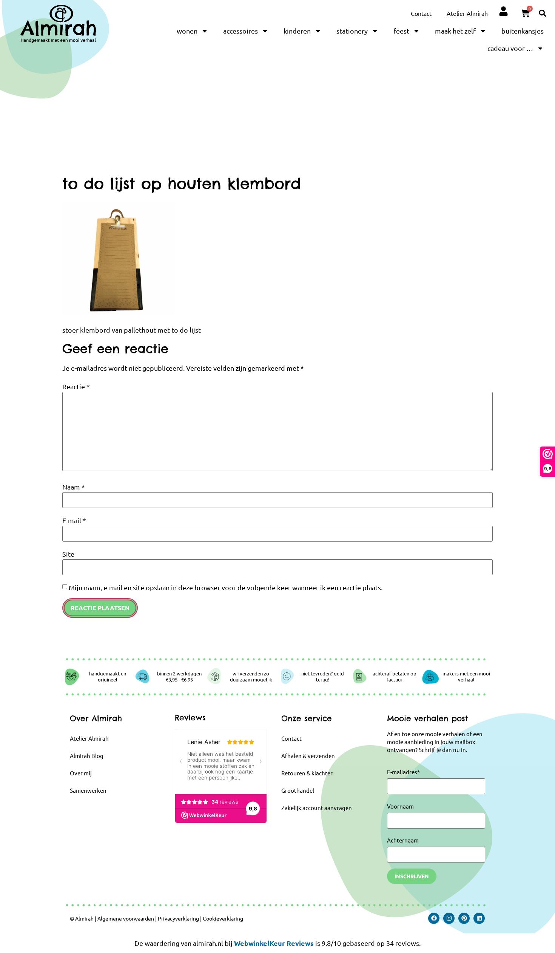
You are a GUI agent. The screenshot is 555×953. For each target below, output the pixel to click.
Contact (421, 13)
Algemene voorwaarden (125, 918)
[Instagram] (449, 918)
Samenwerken (88, 790)
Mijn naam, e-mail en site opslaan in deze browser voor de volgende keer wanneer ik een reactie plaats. (225, 587)
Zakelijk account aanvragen (316, 807)
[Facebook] (433, 918)
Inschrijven (412, 876)
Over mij (81, 773)
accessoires (240, 31)
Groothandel (297, 790)
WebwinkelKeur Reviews (274, 943)
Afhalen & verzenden (308, 755)
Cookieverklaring (223, 918)
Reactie (76, 386)
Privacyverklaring (178, 918)
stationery (352, 31)
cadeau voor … (510, 48)
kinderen (297, 31)
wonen (187, 31)
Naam (73, 486)
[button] (542, 13)
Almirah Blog (86, 755)
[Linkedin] (479, 918)
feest (401, 31)
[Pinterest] (464, 918)
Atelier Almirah (467, 13)
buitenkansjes (522, 31)
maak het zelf (455, 31)
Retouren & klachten (307, 773)
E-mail (74, 520)
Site (68, 554)
